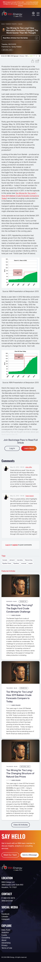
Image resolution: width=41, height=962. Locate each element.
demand (12, 560)
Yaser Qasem (29, 496)
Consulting (6, 938)
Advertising (6, 943)
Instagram (6, 919)
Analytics (5, 932)
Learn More (29, 448)
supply (30, 563)
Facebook (5, 914)
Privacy (4, 945)
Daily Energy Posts (9, 24)
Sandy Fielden (16, 47)
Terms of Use (7, 948)
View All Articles (20, 825)
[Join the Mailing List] (37, 61)
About (4, 940)
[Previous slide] (36, 56)
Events (4, 935)
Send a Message (29, 855)
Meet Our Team (10, 855)
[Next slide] (39, 56)
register (15, 545)
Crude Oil (23, 601)
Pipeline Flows (6, 563)
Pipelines (16, 563)
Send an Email (7, 901)
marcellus (20, 560)
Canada (4, 560)
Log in (12, 448)
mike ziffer (28, 467)
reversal (23, 563)
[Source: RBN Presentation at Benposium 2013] (20, 287)
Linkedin (5, 916)
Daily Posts (6, 930)
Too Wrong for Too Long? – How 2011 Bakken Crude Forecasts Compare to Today (20, 195)
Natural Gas (7, 50)
